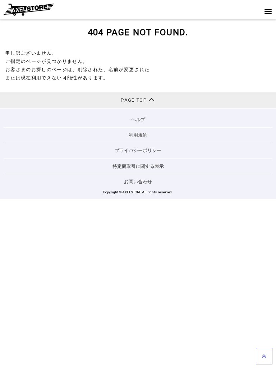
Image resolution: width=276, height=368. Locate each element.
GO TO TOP (264, 356)
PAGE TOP (134, 100)
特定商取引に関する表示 (138, 166)
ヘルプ (138, 119)
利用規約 (138, 135)
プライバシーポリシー (138, 150)
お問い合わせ (138, 181)
